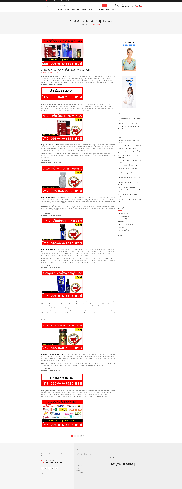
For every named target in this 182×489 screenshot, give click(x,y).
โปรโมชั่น (78, 480)
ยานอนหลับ (79, 470)
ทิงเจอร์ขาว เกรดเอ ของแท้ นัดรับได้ (127, 148)
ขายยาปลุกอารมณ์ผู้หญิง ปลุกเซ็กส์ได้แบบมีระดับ (129, 174)
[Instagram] (49, 468)
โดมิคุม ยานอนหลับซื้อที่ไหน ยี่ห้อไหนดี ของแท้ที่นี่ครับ (129, 137)
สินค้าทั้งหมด (79, 475)
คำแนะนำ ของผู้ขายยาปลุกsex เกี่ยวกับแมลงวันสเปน (127, 169)
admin (44, 73)
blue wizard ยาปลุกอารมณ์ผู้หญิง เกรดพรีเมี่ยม (129, 120)
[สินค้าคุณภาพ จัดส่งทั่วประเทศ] (46, 5)
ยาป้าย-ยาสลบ (79, 473)
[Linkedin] (53, 468)
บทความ (78, 477)
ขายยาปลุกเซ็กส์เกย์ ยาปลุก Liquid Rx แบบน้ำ (129, 178)
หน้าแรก (78, 463)
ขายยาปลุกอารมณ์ (122, 216)
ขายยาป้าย (120, 222)
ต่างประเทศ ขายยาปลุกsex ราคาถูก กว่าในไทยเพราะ (129, 200)
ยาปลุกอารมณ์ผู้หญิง (81, 468)
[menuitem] (60, 9)
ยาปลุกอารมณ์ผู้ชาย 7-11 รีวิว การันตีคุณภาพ (129, 145)
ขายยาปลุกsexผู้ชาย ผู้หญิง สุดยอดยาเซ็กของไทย (128, 183)
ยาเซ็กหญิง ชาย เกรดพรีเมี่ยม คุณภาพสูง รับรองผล (66, 70)
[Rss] (56, 468)
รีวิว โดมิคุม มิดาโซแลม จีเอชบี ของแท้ (127, 123)
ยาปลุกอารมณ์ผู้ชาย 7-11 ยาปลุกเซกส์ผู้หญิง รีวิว (129, 152)
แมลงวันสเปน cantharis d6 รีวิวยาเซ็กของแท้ (129, 132)
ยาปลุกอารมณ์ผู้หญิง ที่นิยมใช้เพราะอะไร (128, 165)
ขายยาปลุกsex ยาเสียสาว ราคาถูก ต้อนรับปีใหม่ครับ (129, 191)
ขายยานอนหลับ (121, 213)
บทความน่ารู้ (121, 227)
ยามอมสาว (120, 233)
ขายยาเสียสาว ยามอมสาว (124, 225)
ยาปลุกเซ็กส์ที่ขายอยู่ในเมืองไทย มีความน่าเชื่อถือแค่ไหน (129, 161)
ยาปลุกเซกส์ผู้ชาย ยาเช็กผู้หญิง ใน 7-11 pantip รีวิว (128, 157)
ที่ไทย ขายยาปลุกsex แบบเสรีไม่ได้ (126, 187)
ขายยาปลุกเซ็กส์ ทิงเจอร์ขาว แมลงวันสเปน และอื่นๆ (128, 142)
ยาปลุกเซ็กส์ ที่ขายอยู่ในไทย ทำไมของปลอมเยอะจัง (128, 196)
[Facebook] (42, 468)
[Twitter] (45, 468)
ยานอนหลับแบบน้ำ (122, 230)
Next (84, 436)
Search (104, 5)
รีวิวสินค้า (45, 64)
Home (83, 25)
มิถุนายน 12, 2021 (54, 73)
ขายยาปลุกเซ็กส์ (122, 219)
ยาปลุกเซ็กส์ (66, 76)
